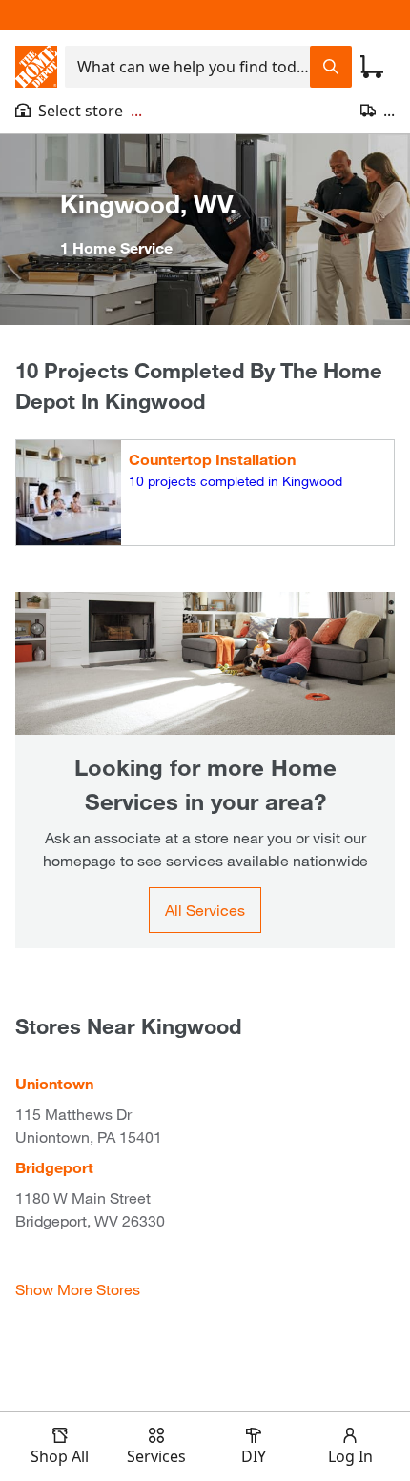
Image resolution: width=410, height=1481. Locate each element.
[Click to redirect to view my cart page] (371, 66)
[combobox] (187, 67)
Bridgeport (54, 1167)
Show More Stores (77, 1289)
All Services (205, 910)
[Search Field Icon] (331, 67)
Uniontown (54, 1083)
